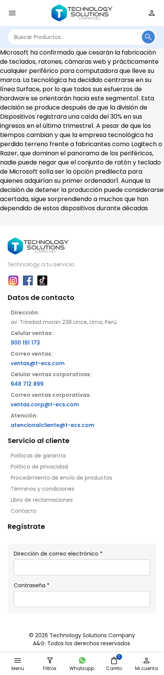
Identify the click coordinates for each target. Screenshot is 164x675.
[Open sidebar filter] (50, 660)
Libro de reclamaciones (42, 500)
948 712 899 (27, 384)
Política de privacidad (39, 466)
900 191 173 (25, 342)
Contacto (24, 511)
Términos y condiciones (42, 489)
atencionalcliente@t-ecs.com (52, 425)
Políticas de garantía (38, 455)
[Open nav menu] (12, 13)
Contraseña (32, 585)
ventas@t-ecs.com (37, 363)
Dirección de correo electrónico (58, 553)
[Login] (151, 13)
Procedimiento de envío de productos (61, 478)
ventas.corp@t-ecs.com (45, 404)
